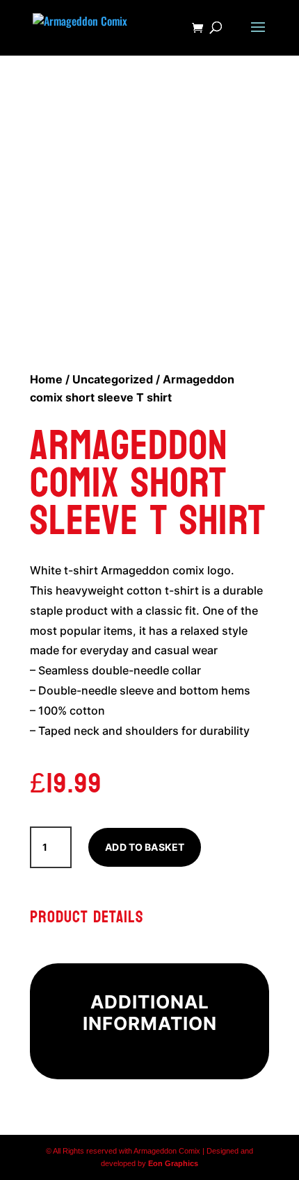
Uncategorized (112, 379)
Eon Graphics (173, 1163)
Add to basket (144, 847)
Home (46, 379)
